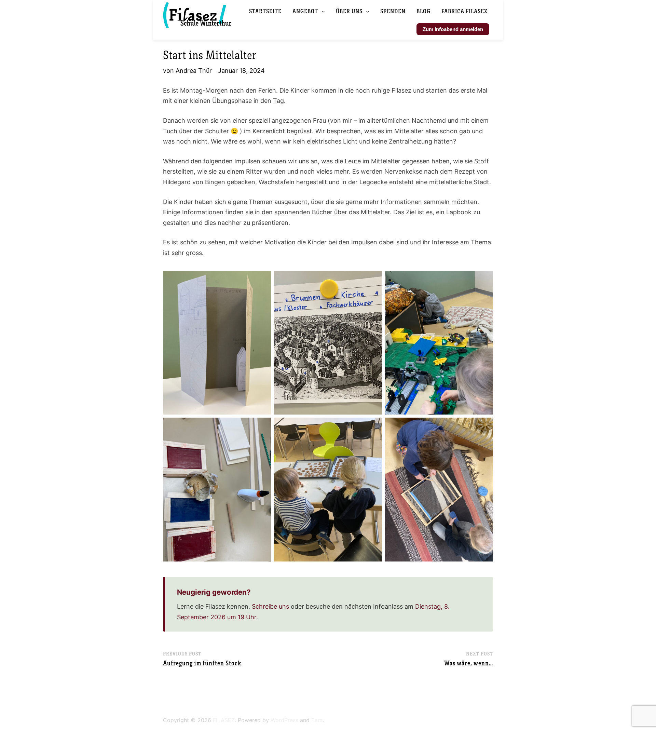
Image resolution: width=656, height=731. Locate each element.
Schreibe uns (270, 606)
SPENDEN (393, 11)
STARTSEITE (265, 11)
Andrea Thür (194, 70)
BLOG (423, 11)
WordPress (284, 720)
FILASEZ (224, 720)
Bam (317, 720)
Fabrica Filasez (464, 11)
